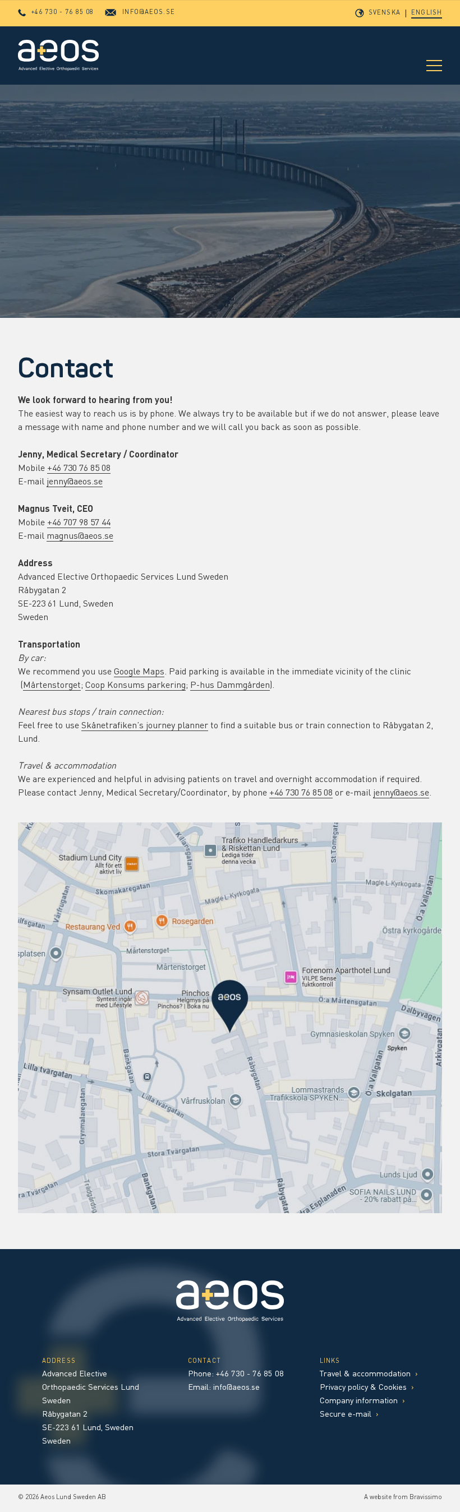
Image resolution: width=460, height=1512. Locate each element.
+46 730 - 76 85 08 (250, 1374)
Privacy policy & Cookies (367, 1388)
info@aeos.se (236, 1388)
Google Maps (139, 672)
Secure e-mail (349, 1415)
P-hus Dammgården (230, 685)
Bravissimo (426, 1498)
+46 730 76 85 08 (79, 468)
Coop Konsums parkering (135, 685)
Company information (362, 1401)
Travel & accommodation (369, 1374)
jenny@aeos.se (75, 482)
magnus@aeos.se (80, 536)
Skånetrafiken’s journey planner (144, 726)
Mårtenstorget (52, 685)
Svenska (385, 13)
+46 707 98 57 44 (79, 523)
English (426, 13)
